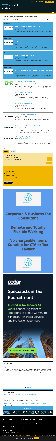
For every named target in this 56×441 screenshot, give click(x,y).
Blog (23, 427)
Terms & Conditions (8, 423)
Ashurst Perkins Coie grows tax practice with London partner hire (20, 394)
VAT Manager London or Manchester (25, 81)
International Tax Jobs (10, 177)
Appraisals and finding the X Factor (12, 367)
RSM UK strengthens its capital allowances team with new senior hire (21, 399)
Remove (49, 157)
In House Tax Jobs (9, 171)
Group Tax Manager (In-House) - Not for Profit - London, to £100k (33, 41)
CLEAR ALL (49, 163)
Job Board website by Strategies (10, 432)
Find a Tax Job (12, 419)
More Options (8, 182)
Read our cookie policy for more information (25, 435)
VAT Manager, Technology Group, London (26, 137)
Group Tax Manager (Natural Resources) (26, 55)
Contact (39, 419)
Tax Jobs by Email (23, 419)
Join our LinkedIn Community (11, 427)
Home (4, 419)
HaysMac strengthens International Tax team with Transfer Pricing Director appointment (25, 403)
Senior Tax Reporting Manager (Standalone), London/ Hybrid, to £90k (34, 70)
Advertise (32, 419)
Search (13, 151)
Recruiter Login (49, 1)
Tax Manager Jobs (9, 175)
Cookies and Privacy (21, 423)
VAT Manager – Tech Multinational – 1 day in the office (29, 126)
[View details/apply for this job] (8, 27)
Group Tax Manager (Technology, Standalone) (27, 26)
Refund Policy (33, 423)
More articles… (28, 408)
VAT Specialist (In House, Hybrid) (23, 92)
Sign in (33, 1)
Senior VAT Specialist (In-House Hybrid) (25, 114)
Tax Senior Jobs (8, 180)
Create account (39, 1)
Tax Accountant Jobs (10, 173)
